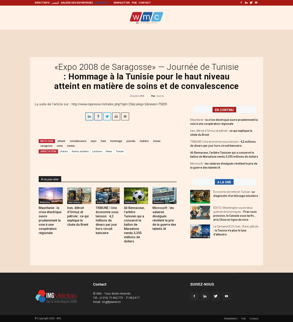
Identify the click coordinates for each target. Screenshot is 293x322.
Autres (160, 95)
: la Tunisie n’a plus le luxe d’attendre (235, 230)
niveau (156, 141)
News (109, 151)
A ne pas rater (50, 179)
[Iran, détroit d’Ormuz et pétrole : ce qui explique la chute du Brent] (79, 195)
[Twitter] (251, 3)
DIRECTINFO (42, 2)
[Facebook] (241, 3)
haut (103, 141)
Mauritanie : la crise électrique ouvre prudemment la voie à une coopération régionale (50, 220)
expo (93, 141)
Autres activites (80, 151)
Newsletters (231, 318)
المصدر (55, 2)
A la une (224, 182)
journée (131, 141)
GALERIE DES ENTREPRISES (77, 2)
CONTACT (145, 2)
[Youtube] (256, 3)
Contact (254, 318)
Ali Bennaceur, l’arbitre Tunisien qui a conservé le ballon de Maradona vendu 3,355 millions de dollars (134, 224)
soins (60, 145)
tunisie (71, 145)
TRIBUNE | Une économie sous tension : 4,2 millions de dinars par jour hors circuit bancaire (107, 220)
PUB (134, 2)
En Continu (224, 110)
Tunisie (120, 151)
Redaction (45, 202)
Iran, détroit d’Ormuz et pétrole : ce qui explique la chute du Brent (78, 216)
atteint (61, 141)
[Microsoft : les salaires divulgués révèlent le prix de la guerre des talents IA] (164, 195)
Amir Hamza (74, 202)
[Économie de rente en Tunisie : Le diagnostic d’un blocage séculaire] (200, 197)
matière (144, 141)
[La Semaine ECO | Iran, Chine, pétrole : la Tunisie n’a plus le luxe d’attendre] (200, 231)
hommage (116, 141)
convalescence (78, 141)
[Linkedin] (246, 3)
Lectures (97, 151)
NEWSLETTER (122, 2)
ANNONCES (102, 2)
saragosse (46, 145)
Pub (243, 318)
